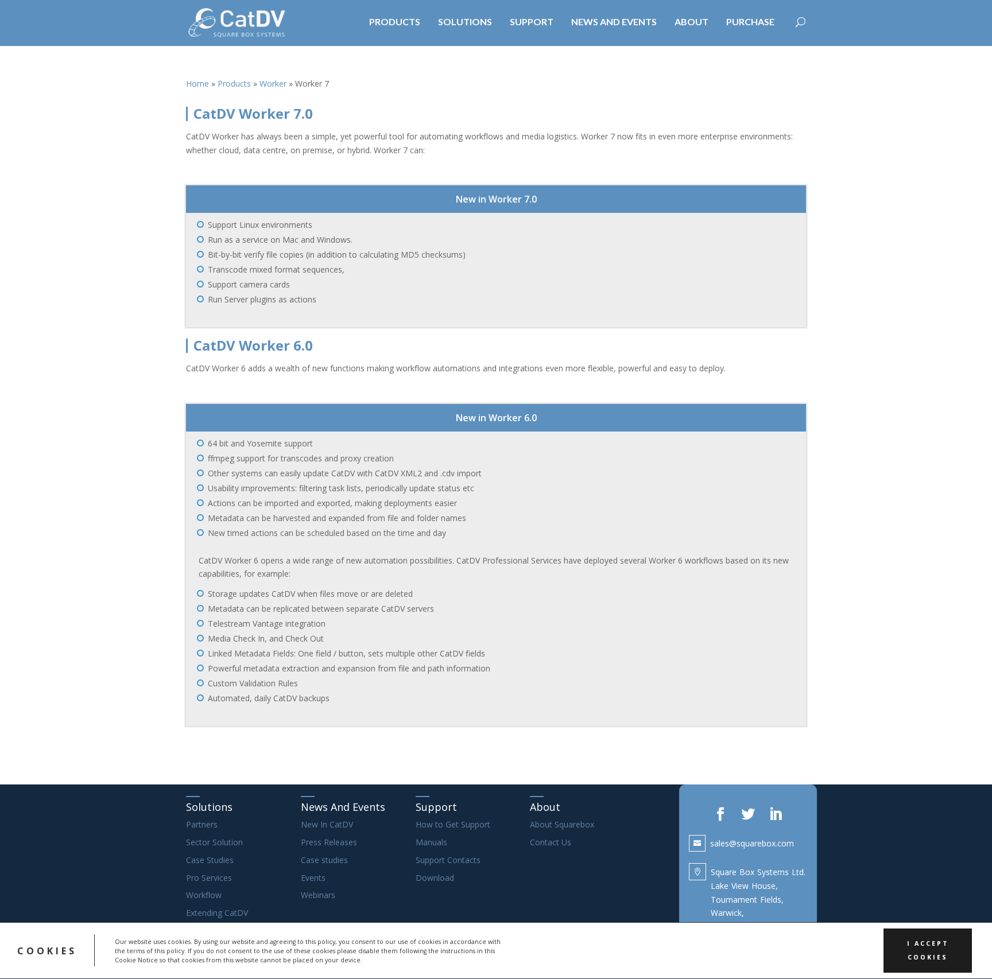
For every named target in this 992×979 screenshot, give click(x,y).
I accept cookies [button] (928, 950)
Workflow (204, 894)
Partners (202, 824)
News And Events (343, 807)
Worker (272, 83)
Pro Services (209, 877)
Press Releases (329, 842)
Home (197, 83)
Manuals (431, 842)
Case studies (324, 859)
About (545, 807)
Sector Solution (214, 842)
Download (435, 877)
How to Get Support (453, 824)
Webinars (318, 894)
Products (234, 83)
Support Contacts (448, 859)
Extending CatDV (217, 912)
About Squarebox (562, 824)
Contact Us (550, 842)
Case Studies (210, 859)
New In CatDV (327, 824)
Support (436, 807)
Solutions (209, 807)
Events (313, 877)
